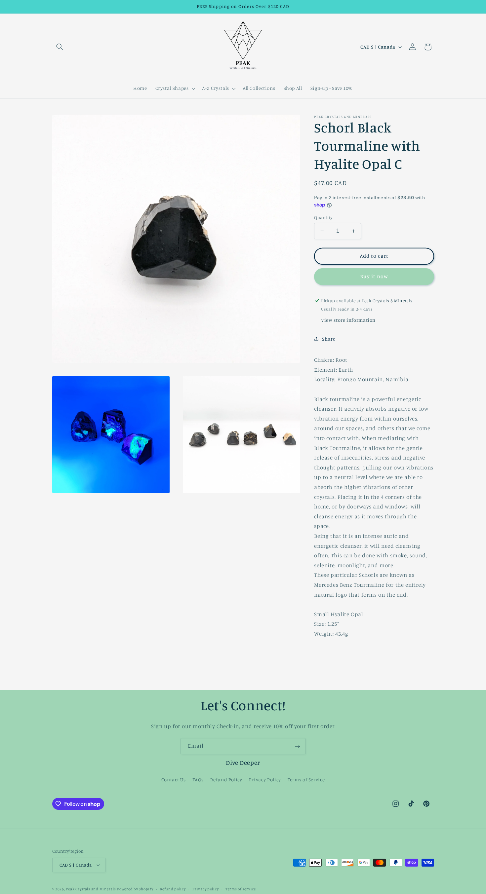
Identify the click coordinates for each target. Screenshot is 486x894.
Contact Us (173, 779)
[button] (59, 47)
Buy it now (374, 276)
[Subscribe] (297, 746)
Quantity (323, 217)
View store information (348, 319)
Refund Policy (226, 779)
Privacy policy (205, 889)
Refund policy (173, 889)
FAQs (198, 779)
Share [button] (328, 339)
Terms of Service (306, 779)
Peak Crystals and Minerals (91, 889)
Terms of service (240, 889)
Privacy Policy (265, 779)
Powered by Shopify (135, 889)
